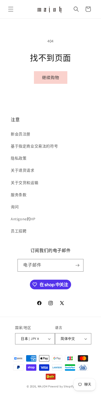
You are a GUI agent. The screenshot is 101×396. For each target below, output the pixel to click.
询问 (15, 206)
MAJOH (43, 386)
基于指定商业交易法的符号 (34, 146)
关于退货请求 (22, 170)
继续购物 (50, 77)
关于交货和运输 (24, 182)
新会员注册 (20, 134)
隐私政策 (18, 158)
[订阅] (77, 265)
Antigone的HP (23, 219)
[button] (11, 9)
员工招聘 (18, 231)
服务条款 (18, 194)
